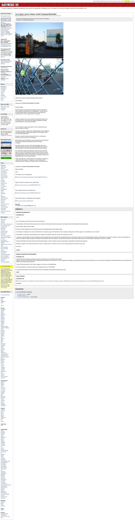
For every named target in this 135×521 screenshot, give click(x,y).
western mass (4, 496)
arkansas (3, 432)
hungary (2, 333)
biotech (2, 509)
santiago (3, 400)
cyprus (2, 325)
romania (2, 364)
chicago (2, 441)
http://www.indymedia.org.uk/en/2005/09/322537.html (28, 185)
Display (17, 292)
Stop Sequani (4, 251)
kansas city (3, 451)
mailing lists (3, 515)
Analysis (3, 168)
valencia (3, 378)
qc (1, 420)
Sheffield (3, 95)
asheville (3, 433)
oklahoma (3, 471)
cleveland (3, 442)
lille (1, 342)
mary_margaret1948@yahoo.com (28, 205)
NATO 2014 (3, 219)
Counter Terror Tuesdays (5, 51)
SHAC (2, 250)
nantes (2, 350)
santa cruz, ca (4, 487)
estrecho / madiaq (5, 327)
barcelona (3, 314)
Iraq (1, 195)
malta (2, 347)
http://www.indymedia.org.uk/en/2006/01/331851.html (28, 193)
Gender (2, 187)
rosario (2, 399)
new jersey (3, 463)
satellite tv (3, 301)
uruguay (2, 403)
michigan (3, 458)
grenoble (3, 331)
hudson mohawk (4, 450)
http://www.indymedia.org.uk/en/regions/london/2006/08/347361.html (31, 177)
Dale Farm (3, 228)
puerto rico (3, 396)
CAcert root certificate (4, 284)
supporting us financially (6, 135)
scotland (3, 368)
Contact (119, 1)
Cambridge (3, 89)
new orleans (3, 466)
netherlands (3, 352)
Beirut (2, 503)
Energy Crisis (4, 183)
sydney (2, 421)
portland (2, 475)
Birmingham (3, 88)
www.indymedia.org (5, 294)
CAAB (9, 46)
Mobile (98, 1)
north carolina (4, 467)
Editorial (102, 1)
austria (2, 313)
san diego (3, 482)
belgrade (3, 318)
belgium (2, 317)
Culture (2, 178)
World (2, 100)
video (2, 302)
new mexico (3, 465)
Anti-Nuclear (3, 171)
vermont (2, 495)
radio (2, 300)
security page (4, 287)
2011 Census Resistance (6, 224)
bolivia (2, 383)
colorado (3, 444)
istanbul (2, 335)
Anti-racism (3, 174)
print (2, 298)
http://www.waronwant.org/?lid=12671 (24, 201)
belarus (2, 316)
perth (2, 418)
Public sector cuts (5, 204)
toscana (2, 374)
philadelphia (3, 473)
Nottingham (3, 108)
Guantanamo (4, 240)
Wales (2, 98)
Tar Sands (3, 234)
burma (2, 412)
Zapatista (3, 212)
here (4, 57)
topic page (5, 67)
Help (122, 1)
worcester (3, 498)
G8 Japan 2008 (4, 248)
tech (2, 517)
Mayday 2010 (4, 232)
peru (2, 395)
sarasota (3, 488)
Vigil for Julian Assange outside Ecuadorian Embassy (6, 62)
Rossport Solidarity (5, 257)
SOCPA (2, 260)
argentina (3, 381)
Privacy (111, 1)
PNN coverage (22, 295)
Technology (3, 208)
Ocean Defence (4, 198)
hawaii (2, 448)
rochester (3, 478)
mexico (2, 393)
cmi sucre (3, 389)
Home (94, 1)
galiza (2, 329)
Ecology (2, 180)
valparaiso (3, 404)
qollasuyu (3, 397)
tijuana (2, 401)
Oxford (2, 94)
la (1, 453)
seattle (2, 490)
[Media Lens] (6, 151)
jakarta (2, 414)
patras (2, 358)
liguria (2, 341)
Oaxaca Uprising (4, 256)
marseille (3, 349)
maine (2, 455)
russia (2, 366)
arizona (2, 430)
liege (2, 339)
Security (128, 1)
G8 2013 (3, 221)
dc (1, 446)
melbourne (3, 417)
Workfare (3, 222)
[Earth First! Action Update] (6, 156)
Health (2, 190)
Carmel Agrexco (4, 247)
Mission (107, 1)
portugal (2, 362)
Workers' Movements (5, 211)
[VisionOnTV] (6, 153)
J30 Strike (3, 230)
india (2, 425)
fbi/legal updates (4, 513)
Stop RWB (3, 253)
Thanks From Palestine (24, 296)
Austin (2, 436)
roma (2, 363)
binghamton (3, 437)
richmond (3, 477)
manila (2, 416)
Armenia (3, 502)
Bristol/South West (5, 106)
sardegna (3, 367)
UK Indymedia (15, 4)
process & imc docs (5, 516)
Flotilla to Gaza (4, 231)
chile (2, 385)
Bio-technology (4, 175)
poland (2, 360)
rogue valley (3, 479)
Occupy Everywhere (5, 225)
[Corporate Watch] (6, 148)
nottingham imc (4, 355)
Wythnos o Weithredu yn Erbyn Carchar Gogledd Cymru (6, 34)
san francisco (4, 483)
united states (4, 492)
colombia (3, 391)
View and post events (6, 16)
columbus (3, 445)
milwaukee (3, 459)
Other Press (3, 199)
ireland (2, 334)
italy (2, 337)
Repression (3, 205)
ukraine (2, 375)
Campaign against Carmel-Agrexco (33, 15)
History (2, 192)
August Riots (4, 227)
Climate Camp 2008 (5, 254)
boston (2, 438)
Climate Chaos (4, 177)
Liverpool (3, 91)
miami (2, 457)
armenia (2, 310)
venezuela (3, 405)
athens (2, 312)
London (54, 15)
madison (3, 454)
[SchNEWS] (6, 143)
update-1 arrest (22, 294)
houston (2, 449)
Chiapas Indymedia (5, 79)
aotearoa (3, 409)
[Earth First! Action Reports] (6, 158)
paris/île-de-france (5, 356)
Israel (2, 504)
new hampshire (4, 462)
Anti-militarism (43, 15)
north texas (3, 469)
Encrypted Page (6, 266)
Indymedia (3, 193)
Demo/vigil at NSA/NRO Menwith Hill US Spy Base (6, 45)
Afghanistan (3, 167)
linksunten (3, 343)
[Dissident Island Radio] (6, 145)
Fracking (3, 184)
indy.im (2, 119)
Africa (2, 305)
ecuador (2, 392)
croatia (2, 323)
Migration (3, 196)
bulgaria (2, 321)
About (115, 1)
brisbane (3, 411)
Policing (2, 202)
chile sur (3, 387)
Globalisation (49, 15)
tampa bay (3, 491)
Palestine (3, 201)
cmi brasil (3, 388)
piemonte (3, 359)
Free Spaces (4, 186)
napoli (2, 351)
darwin (2, 413)
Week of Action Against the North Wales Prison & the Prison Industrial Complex (6, 29)
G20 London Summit (5, 235)
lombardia (3, 345)
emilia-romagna (4, 326)
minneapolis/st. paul (5, 461)
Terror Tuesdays (4, 55)
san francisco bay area (6, 484)
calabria (2, 322)
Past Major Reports (5, 262)
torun (2, 372)
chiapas (2, 384)
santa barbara (4, 486)
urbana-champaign (5, 494)
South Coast (58, 15)
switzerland (3, 371)
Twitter (7, 119)
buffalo (2, 440)
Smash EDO (3, 259)
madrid (2, 346)
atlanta (2, 434)
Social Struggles (4, 207)
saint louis (3, 480)
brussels (3, 320)
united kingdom (4, 376)
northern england (4, 354)
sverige (2, 370)
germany (3, 330)
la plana (2, 338)
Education (3, 181)
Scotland (3, 109)
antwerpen (3, 309)
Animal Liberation (5, 170)
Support (132, 1)
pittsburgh (3, 474)
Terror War (3, 209)
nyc (1, 470)
